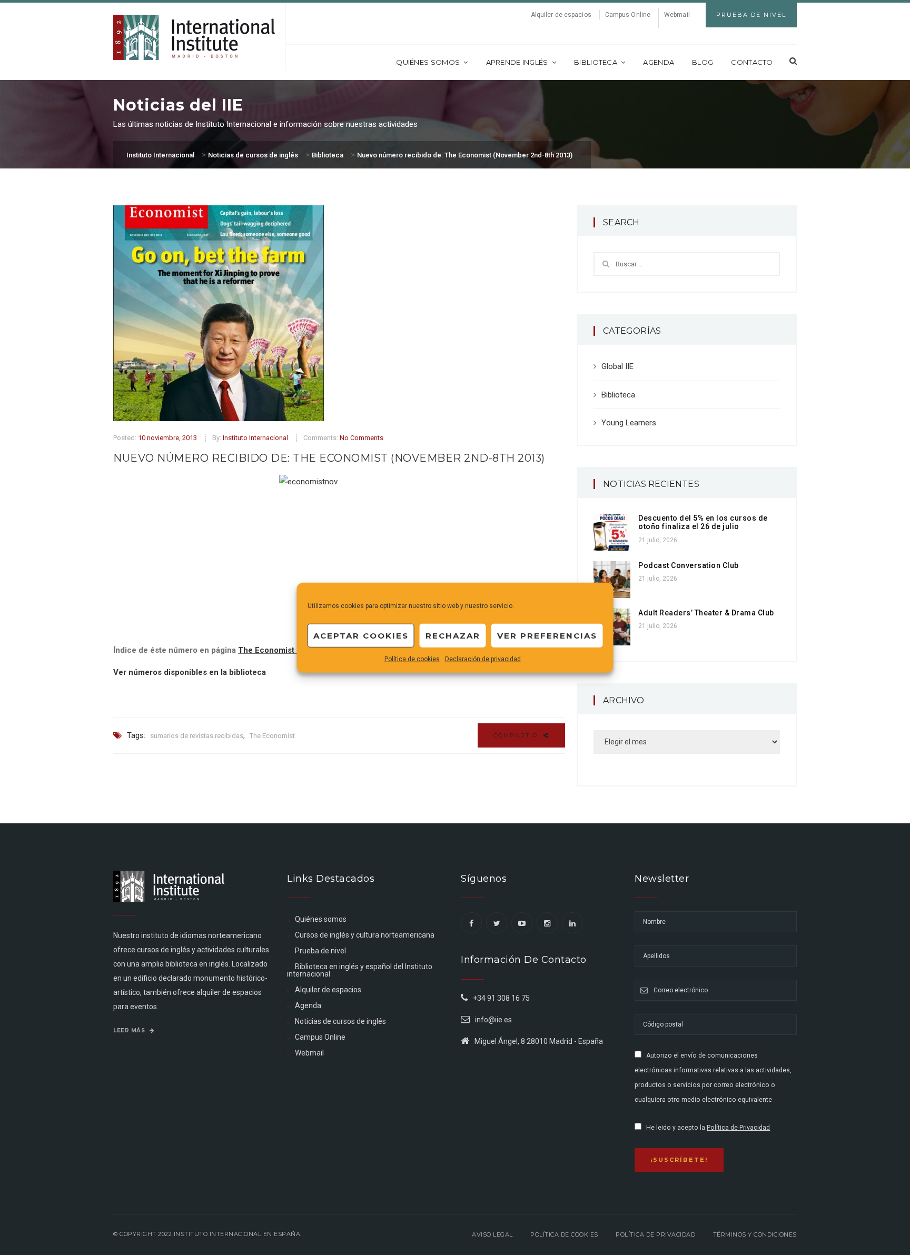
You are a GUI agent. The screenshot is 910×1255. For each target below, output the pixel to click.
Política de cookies (412, 659)
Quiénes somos (428, 62)
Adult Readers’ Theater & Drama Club (706, 613)
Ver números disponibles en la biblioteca (189, 672)
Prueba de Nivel (751, 14)
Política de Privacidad (738, 1127)
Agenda (658, 62)
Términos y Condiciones (755, 1234)
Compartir (517, 735)
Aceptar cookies (361, 635)
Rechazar (453, 635)
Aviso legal (492, 1234)
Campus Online (627, 14)
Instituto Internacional (255, 438)
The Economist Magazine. (286, 650)
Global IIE (617, 366)
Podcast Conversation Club (688, 565)
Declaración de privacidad (483, 659)
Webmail (677, 14)
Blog (702, 62)
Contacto (752, 62)
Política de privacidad (655, 1234)
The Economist (272, 736)
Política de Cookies (564, 1234)
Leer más (130, 1030)
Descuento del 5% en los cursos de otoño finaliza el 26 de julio (703, 522)
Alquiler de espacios (561, 14)
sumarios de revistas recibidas (196, 736)
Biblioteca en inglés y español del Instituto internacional (359, 970)
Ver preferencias (547, 635)
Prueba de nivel (320, 951)
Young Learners (628, 422)
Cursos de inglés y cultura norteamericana (364, 935)
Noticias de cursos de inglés (340, 1021)
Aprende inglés (517, 62)
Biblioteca (595, 62)
